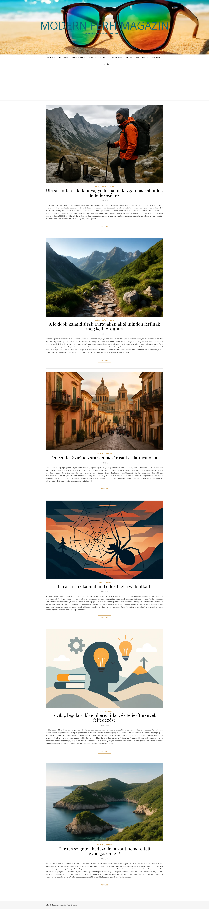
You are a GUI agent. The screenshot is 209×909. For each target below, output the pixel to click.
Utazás (105, 64)
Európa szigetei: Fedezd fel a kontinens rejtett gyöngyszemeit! (104, 851)
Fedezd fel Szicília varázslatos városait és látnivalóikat (104, 457)
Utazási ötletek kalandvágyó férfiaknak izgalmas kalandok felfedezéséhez (104, 192)
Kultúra (104, 58)
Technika (156, 58)
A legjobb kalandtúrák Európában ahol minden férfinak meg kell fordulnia (104, 326)
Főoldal (51, 58)
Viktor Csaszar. (72, 905)
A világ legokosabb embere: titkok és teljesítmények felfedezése (104, 717)
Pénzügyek (117, 58)
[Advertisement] (104, 84)
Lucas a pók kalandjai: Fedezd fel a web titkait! (105, 586)
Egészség (63, 58)
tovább (104, 227)
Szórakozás (142, 58)
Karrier (92, 58)
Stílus (129, 58)
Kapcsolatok (78, 58)
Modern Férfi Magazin (104, 25)
